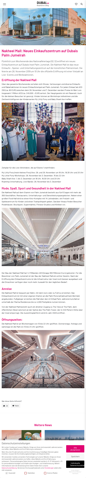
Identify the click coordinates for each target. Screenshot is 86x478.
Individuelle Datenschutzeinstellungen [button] (77, 464)
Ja (7, 406)
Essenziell (12, 473)
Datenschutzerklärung (9, 468)
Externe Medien (52, 473)
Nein (17, 406)
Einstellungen (49, 468)
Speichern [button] (75, 456)
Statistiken (31, 473)
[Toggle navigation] (4, 4)
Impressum (75, 473)
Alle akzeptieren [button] (75, 448)
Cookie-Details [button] (75, 470)
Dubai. (43, 3)
